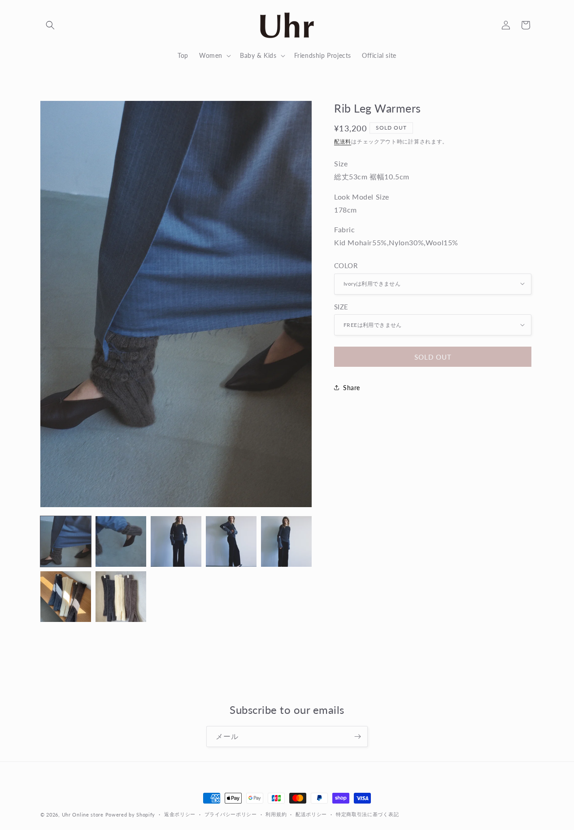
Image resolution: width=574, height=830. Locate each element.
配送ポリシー (311, 814)
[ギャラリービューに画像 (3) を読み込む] (176, 541)
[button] (50, 25)
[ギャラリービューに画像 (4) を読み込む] (231, 541)
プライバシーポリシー (230, 814)
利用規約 (276, 814)
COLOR (345, 265)
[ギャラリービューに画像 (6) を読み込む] (65, 596)
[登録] (357, 736)
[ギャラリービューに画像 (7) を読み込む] (121, 596)
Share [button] (351, 387)
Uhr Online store (83, 814)
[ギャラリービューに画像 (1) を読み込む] (65, 541)
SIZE (341, 306)
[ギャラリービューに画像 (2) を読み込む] (121, 541)
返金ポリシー (180, 814)
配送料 (342, 141)
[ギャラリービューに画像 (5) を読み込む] (286, 541)
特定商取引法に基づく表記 (367, 814)
